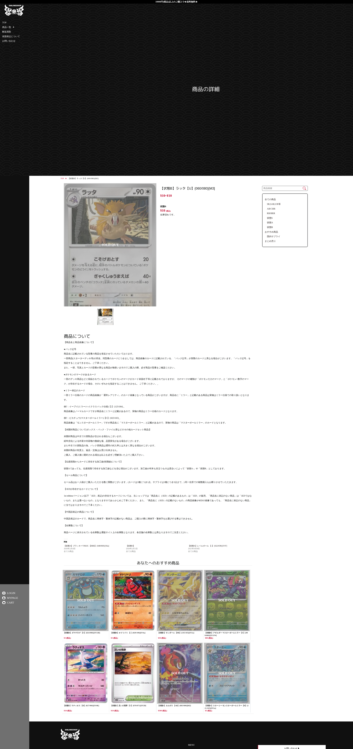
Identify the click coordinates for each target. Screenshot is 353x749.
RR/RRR (270, 213)
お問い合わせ (8, 41)
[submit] (304, 188)
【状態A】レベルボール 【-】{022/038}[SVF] (207, 546)
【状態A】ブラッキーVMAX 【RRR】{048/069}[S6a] (86, 546)
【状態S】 (130, 546)
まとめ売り (270, 241)
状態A (269, 222)
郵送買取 (6, 32)
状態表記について (11, 36)
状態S (269, 218)
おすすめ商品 (271, 232)
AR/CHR (270, 209)
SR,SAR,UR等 (273, 204)
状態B (269, 227)
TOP (62, 179)
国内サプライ (272, 236)
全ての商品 (270, 199)
